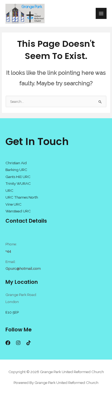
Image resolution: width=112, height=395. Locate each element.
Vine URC (13, 204)
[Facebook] (7, 342)
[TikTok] (28, 342)
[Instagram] (18, 342)
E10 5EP (12, 312)
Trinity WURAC (18, 183)
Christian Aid (16, 163)
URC (9, 190)
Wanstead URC (18, 211)
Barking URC (16, 169)
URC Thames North (21, 197)
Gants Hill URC (17, 177)
